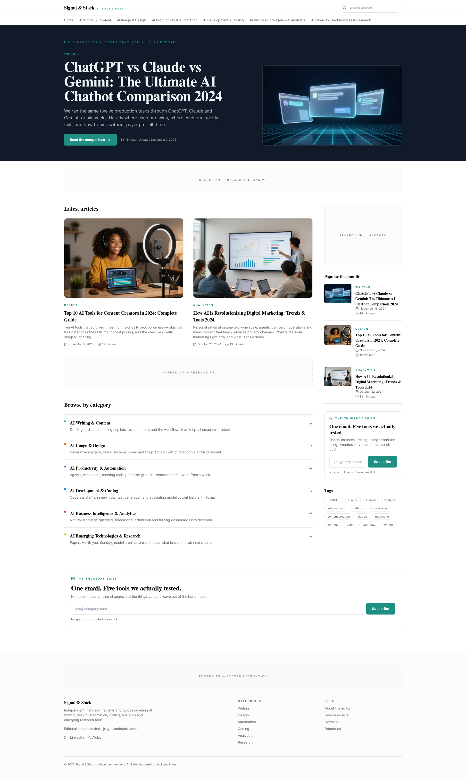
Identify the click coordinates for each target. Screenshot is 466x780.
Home (68, 20)
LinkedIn (77, 737)
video (350, 525)
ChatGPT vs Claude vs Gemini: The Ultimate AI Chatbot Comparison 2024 (143, 81)
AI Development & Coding (223, 20)
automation (335, 508)
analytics (390, 500)
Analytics (203, 305)
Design (70, 305)
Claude (353, 500)
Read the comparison (87, 140)
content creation (338, 516)
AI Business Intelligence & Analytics (277, 20)
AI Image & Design (131, 20)
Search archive (337, 715)
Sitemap (331, 722)
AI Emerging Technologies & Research (341, 20)
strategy (333, 525)
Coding (243, 729)
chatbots (357, 508)
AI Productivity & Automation (174, 20)
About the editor (337, 708)
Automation (247, 722)
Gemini (371, 500)
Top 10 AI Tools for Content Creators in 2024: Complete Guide (120, 316)
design (362, 516)
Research (245, 742)
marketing (382, 516)
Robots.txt (333, 729)
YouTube (94, 737)
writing (388, 525)
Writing (71, 53)
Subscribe (382, 461)
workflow (369, 525)
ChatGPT (333, 500)
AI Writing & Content (95, 20)
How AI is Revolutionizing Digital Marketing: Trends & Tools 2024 (249, 316)
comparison (379, 508)
